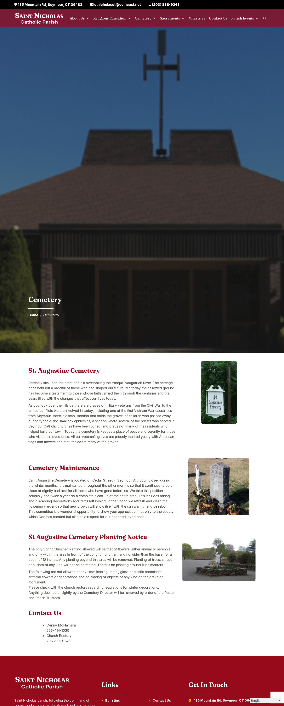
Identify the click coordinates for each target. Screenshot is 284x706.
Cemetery (143, 18)
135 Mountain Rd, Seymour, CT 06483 (49, 5)
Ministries (197, 18)
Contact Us (218, 18)
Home (33, 315)
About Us (77, 18)
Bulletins (112, 700)
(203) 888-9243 (165, 5)
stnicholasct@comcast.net (117, 5)
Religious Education (109, 18)
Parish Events (242, 18)
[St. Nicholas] (39, 18)
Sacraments (170, 18)
